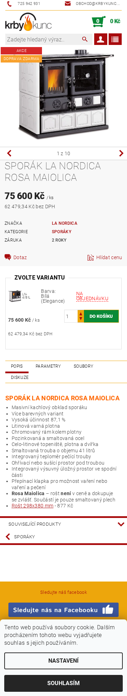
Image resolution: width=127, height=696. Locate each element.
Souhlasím (63, 683)
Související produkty (34, 524)
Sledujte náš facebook (63, 592)
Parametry (48, 366)
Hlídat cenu (109, 257)
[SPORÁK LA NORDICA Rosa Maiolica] (15, 295)
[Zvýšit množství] (81, 313)
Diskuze (20, 377)
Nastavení (63, 660)
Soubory (83, 366)
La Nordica (64, 223)
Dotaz (20, 257)
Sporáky (61, 231)
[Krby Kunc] (28, 22)
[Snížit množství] (81, 319)
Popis (17, 366)
